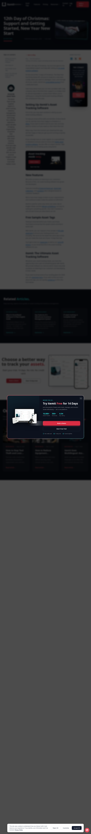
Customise (66, 828)
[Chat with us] (87, 830)
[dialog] (45, 828)
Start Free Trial (62, 429)
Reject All (55, 828)
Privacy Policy (19, 830)
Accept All (77, 828)
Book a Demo (61, 423)
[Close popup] (80, 398)
